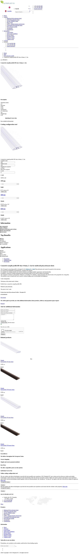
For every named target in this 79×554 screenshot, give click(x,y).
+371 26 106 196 (38, 7)
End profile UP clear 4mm (7, 361)
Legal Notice (10, 32)
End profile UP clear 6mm (7, 417)
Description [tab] (6, 258)
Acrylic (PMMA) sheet (12, 21)
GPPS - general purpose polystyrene (15, 24)
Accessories (10, 28)
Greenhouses (10, 29)
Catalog (5, 17)
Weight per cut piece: (6, 166)
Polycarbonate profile (12, 26)
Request (3, 303)
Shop (5, 54)
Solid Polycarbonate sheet (13, 19)
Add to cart (3, 191)
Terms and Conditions (12, 33)
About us (6, 528)
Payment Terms (10, 36)
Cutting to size (10, 39)
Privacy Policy (10, 35)
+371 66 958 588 (38, 6)
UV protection (4, 111)
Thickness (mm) (4, 102)
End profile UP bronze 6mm (7, 445)
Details (2, 360)
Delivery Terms (10, 38)
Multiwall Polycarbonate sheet (14, 18)
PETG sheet (10, 22)
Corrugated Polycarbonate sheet (14, 25)
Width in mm (4, 163)
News (5, 527)
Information (6, 31)
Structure (3, 105)
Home (5, 15)
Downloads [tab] (6, 261)
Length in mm (4, 160)
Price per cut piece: (5, 169)
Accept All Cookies (5, 482)
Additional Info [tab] (7, 260)
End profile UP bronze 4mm (7, 389)
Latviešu (9, 11)
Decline (3, 485)
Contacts (6, 40)
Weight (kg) (3, 113)
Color (2, 108)
